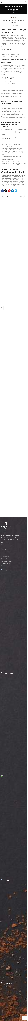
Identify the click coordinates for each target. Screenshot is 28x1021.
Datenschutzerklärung (5, 565)
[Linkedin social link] (12, 190)
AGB (2, 542)
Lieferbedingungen (5, 556)
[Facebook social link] (2, 190)
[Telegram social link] (16, 190)
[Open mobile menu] (1, 2)
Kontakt (2, 544)
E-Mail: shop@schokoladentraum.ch (10, 539)
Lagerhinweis (3, 551)
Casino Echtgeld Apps (5, 138)
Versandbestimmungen (6, 561)
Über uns (3, 547)
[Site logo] (13, 2)
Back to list (13, 196)
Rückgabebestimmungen (6, 563)
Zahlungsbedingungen (5, 558)
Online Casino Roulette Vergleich (8, 77)
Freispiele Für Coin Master (6, 49)
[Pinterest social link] (9, 190)
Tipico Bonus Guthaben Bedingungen (9, 137)
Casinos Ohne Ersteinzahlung (7, 140)
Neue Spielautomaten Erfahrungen (8, 78)
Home (12, 12)
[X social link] (5, 190)
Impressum (3, 549)
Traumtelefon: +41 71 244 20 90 (9, 537)
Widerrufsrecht (4, 554)
